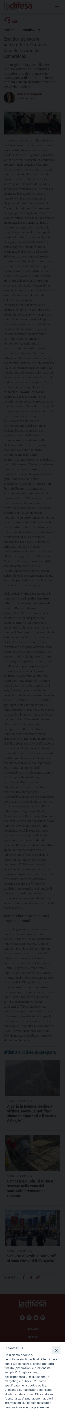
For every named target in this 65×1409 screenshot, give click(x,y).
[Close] (56, 1350)
